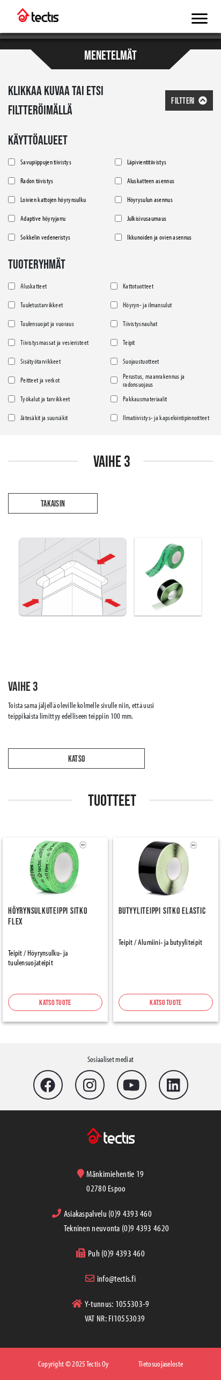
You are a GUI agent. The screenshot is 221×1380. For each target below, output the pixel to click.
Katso (76, 758)
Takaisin (53, 503)
